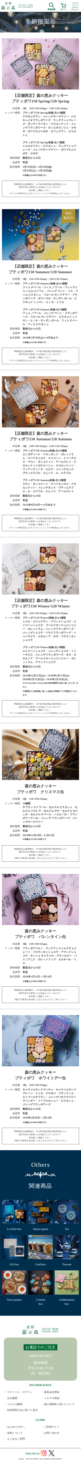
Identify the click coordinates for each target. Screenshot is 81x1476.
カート (63, 9)
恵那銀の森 (17, 6)
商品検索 (51, 9)
